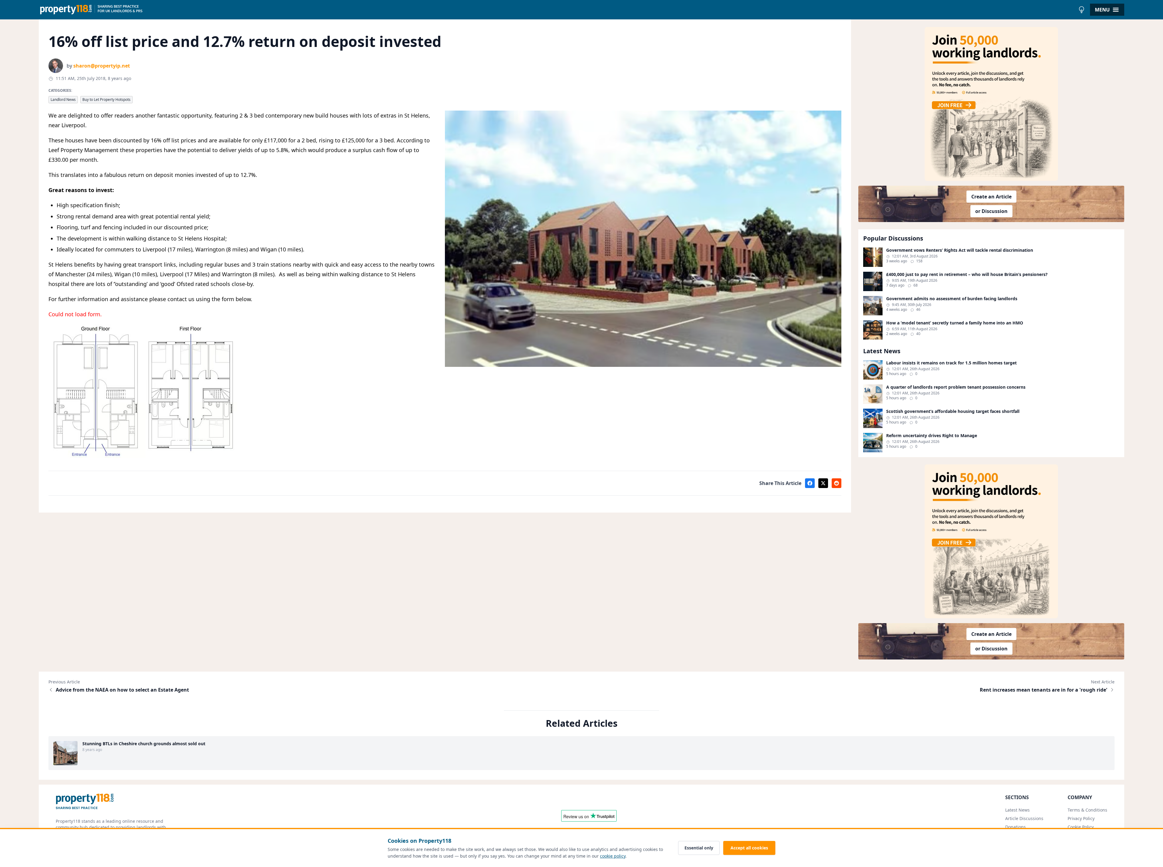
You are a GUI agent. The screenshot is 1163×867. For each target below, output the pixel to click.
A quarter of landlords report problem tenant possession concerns (955, 387)
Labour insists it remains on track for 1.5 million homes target (951, 363)
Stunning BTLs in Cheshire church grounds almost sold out (143, 743)
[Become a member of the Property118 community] (991, 104)
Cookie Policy (1081, 827)
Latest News (1017, 810)
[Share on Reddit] (836, 483)
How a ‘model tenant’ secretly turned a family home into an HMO (954, 323)
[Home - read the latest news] (557, 10)
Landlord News (63, 99)
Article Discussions (1024, 818)
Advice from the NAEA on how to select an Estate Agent (122, 689)
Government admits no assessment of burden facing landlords (951, 298)
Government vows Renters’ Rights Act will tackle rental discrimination (959, 250)
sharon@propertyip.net (101, 65)
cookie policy (612, 856)
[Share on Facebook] (810, 483)
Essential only (698, 848)
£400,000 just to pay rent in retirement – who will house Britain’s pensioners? (967, 274)
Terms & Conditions (1087, 810)
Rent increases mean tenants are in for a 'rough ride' (1043, 689)
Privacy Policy (1081, 818)
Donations (1015, 827)
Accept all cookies (749, 848)
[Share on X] (823, 483)
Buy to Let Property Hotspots (106, 99)
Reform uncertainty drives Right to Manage (931, 435)
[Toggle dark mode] (1081, 10)
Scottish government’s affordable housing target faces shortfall (952, 411)
